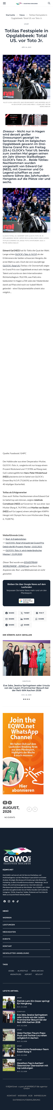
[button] (24, 699)
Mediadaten (9, 932)
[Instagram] (9, 901)
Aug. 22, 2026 (26, 695)
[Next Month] (35, 809)
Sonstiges (26, 681)
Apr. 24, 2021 (26, 47)
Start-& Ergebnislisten (16, 539)
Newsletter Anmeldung (16, 953)
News (22, 15)
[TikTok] (18, 901)
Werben (7, 918)
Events (6, 939)
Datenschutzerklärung (26, 1100)
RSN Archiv (38, 971)
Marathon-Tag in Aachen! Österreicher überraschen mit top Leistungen (32, 1065)
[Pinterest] (13, 901)
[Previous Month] (29, 809)
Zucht (40, 974)
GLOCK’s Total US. (11, 265)
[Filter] (5, 802)
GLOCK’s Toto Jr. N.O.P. (26, 254)
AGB (30, 1095)
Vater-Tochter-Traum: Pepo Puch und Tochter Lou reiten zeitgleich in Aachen (32, 1035)
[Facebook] (5, 901)
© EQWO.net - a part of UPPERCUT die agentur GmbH (26, 1087)
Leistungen (9, 925)
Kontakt (7, 946)
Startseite (10, 15)
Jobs (12, 971)
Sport (26, 24)
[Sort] (10, 802)
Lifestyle (23, 971)
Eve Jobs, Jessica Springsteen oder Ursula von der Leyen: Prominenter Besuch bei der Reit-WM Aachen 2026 (26, 688)
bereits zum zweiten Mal (26, 152)
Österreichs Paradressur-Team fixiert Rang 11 (33, 1050)
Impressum (40, 1095)
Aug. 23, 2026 (22, 1007)
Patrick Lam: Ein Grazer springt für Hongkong (33, 1002)
